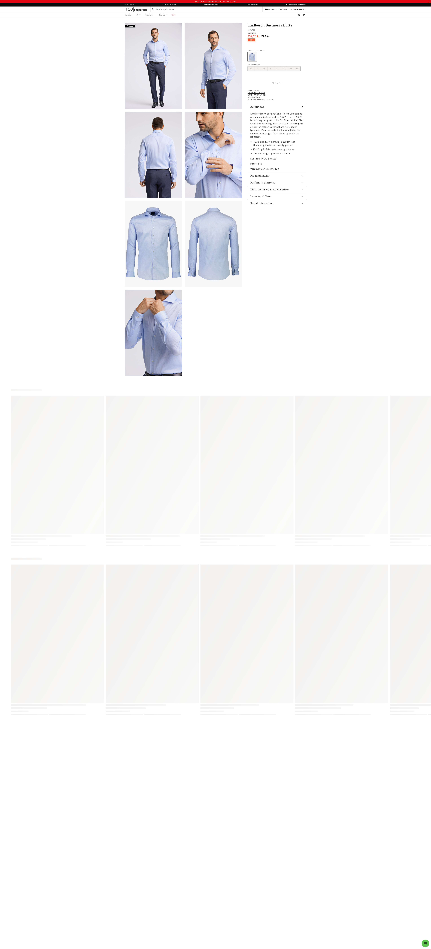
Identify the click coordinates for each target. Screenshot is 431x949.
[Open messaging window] (425, 943)
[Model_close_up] (213, 155)
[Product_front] (153, 244)
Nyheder (128, 15)
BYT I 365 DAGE (253, 5)
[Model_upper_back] (153, 155)
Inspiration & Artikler (297, 9)
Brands (162, 15)
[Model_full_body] (153, 66)
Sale (173, 15)
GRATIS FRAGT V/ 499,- (211, 5)
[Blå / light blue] (252, 56)
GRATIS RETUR (129, 5)
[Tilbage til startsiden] (136, 9)
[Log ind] (298, 15)
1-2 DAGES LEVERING (169, 5)
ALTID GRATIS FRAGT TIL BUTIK (296, 5)
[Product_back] (213, 244)
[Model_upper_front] (213, 66)
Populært (148, 15)
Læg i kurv (279, 83)
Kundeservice (270, 9)
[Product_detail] (153, 333)
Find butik (283, 9)
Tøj (137, 15)
